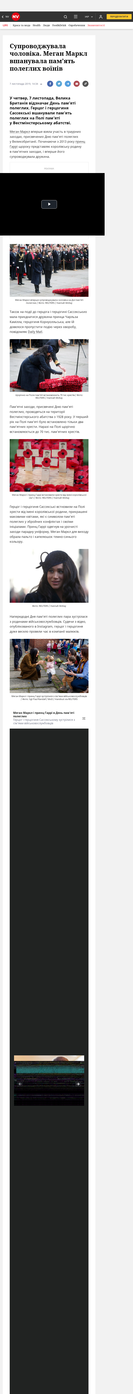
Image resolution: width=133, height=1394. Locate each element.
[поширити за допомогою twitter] (59, 84)
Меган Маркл (20, 131)
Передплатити (119, 16)
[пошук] (65, 17)
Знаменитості (96, 25)
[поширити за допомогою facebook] (50, 84)
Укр (87, 16)
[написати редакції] (77, 84)
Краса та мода (21, 25)
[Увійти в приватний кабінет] (101, 16)
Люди (46, 25)
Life (5, 25)
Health (37, 25)
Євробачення (77, 25)
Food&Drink (59, 25)
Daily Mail (35, 332)
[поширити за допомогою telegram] (68, 84)
